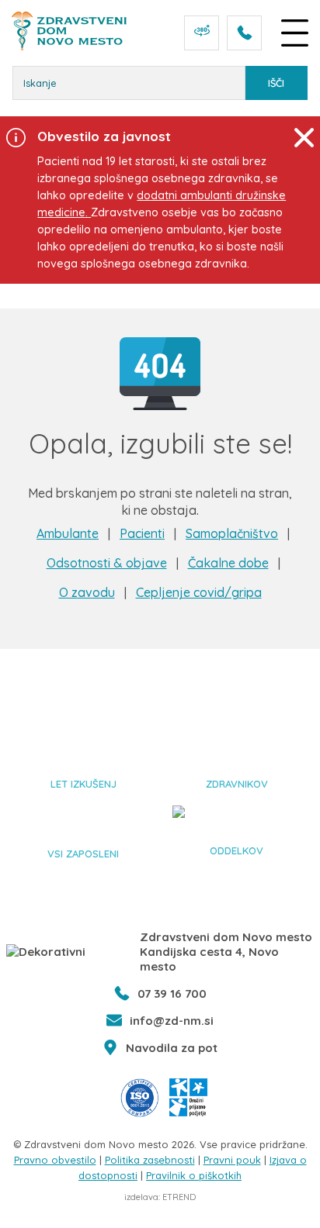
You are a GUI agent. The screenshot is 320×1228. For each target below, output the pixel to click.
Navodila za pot (171, 1047)
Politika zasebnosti (150, 1160)
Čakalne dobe (228, 563)
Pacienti (142, 533)
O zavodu (87, 592)
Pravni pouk (232, 1160)
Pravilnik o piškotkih (194, 1175)
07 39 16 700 (172, 993)
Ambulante (68, 533)
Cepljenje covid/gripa (199, 592)
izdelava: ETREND (160, 1197)
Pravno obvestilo (55, 1160)
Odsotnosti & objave (107, 563)
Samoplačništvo (232, 533)
